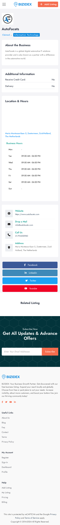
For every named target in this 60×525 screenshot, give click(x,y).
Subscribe (50, 351)
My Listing (6, 492)
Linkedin (32, 272)
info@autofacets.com (24, 225)
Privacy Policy (8, 441)
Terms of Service (32, 517)
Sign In (5, 462)
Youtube (33, 288)
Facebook (32, 265)
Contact (5, 432)
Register (5, 457)
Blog (4, 422)
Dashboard (6, 467)
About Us (6, 417)
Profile (4, 471)
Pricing (5, 497)
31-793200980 (21, 235)
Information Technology (26, 34)
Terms (4, 436)
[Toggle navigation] (4, 4)
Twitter (32, 280)
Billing (4, 502)
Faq (3, 427)
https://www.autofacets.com (27, 214)
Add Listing (50, 4)
